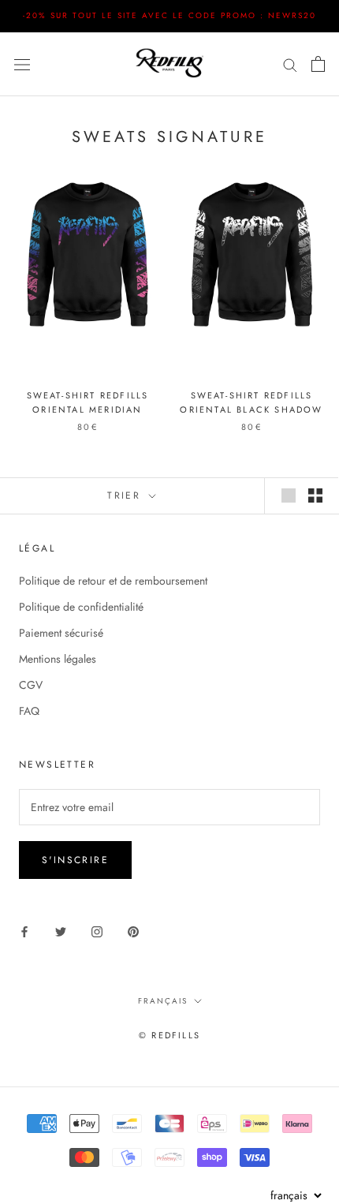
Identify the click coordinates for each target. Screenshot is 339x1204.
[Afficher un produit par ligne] (288, 495)
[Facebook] (24, 931)
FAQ (29, 711)
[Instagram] (96, 931)
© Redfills (169, 1035)
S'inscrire (75, 860)
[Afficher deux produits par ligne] (315, 495)
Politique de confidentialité (81, 607)
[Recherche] (290, 63)
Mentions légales (57, 659)
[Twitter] (60, 931)
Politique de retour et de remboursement (113, 581)
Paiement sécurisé (61, 633)
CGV (31, 685)
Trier (126, 495)
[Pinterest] (133, 931)
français (163, 1001)
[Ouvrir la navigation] (22, 64)
